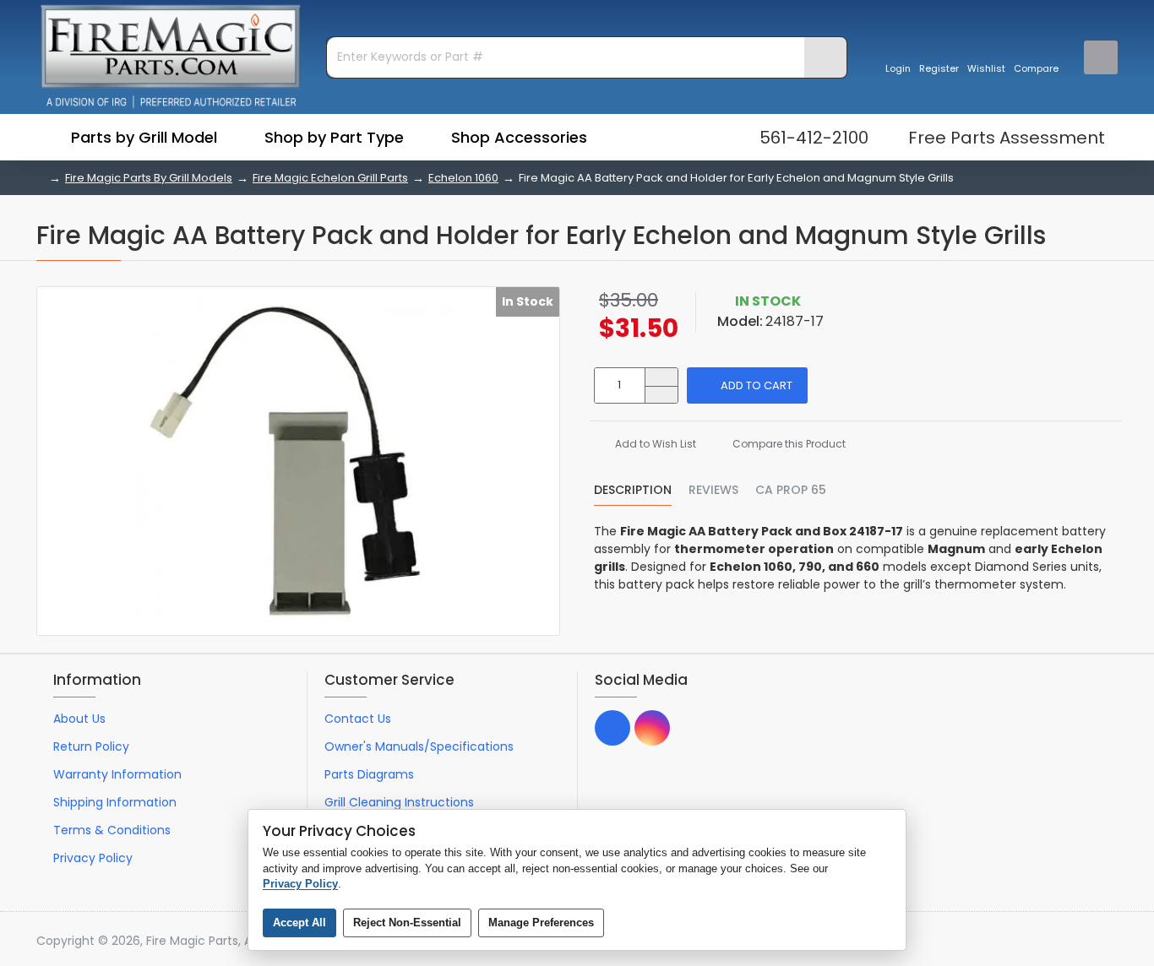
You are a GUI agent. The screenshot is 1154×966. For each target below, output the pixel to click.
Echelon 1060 (463, 178)
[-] (661, 395)
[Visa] (1012, 941)
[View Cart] (1101, 57)
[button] (747, 385)
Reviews (713, 490)
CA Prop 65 (790, 490)
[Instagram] (652, 728)
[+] (661, 377)
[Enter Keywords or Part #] (825, 57)
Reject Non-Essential (407, 922)
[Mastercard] (1044, 941)
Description (633, 490)
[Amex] (1076, 941)
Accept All (299, 922)
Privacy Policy (300, 883)
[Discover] (1109, 941)
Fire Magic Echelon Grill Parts (330, 178)
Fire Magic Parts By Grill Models (148, 178)
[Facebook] (612, 728)
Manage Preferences (541, 922)
